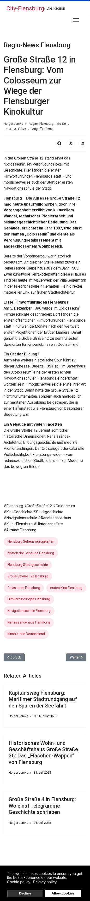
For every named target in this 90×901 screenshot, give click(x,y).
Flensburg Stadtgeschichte (27, 565)
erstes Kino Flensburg (66, 588)
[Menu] (76, 20)
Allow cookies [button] (63, 893)
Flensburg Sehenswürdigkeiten (30, 541)
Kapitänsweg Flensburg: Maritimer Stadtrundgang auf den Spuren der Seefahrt (43, 699)
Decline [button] (25, 893)
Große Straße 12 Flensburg (27, 576)
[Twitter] (71, 143)
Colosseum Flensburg (23, 588)
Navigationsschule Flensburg (29, 611)
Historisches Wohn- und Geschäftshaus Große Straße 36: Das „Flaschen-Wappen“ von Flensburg (43, 752)
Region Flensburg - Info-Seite (49, 123)
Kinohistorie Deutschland (26, 634)
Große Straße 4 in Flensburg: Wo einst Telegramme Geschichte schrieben (42, 805)
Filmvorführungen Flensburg (28, 599)
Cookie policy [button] (18, 882)
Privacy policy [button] (45, 882)
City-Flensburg (25, 8)
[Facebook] (59, 143)
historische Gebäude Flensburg (30, 553)
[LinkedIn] (82, 143)
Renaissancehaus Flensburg (28, 622)
